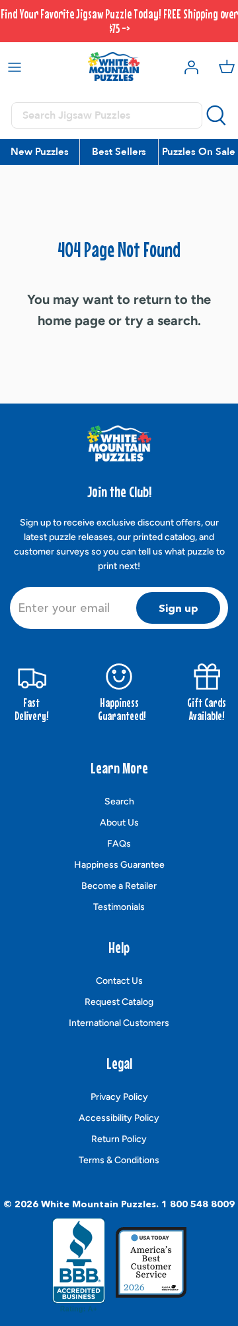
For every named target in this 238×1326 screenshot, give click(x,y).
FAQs (119, 843)
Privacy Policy (119, 1096)
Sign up (178, 608)
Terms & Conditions (119, 1160)
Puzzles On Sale (198, 151)
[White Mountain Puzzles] (113, 66)
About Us (119, 822)
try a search (161, 320)
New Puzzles (40, 151)
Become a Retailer (119, 885)
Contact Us (119, 980)
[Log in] (187, 66)
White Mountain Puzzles (98, 1204)
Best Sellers (119, 151)
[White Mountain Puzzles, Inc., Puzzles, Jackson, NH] (78, 1265)
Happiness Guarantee (119, 864)
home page (71, 320)
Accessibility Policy (119, 1118)
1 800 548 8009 (198, 1204)
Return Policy (119, 1139)
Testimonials (119, 907)
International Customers (119, 1023)
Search (119, 801)
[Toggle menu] (14, 66)
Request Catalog (119, 1002)
